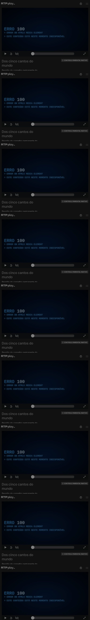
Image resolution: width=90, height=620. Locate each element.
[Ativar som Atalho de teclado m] (15, 617)
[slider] (53, 617)
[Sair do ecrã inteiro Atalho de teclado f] (86, 617)
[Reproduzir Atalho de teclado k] (4, 617)
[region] (45, 310)
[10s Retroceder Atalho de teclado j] (9, 617)
